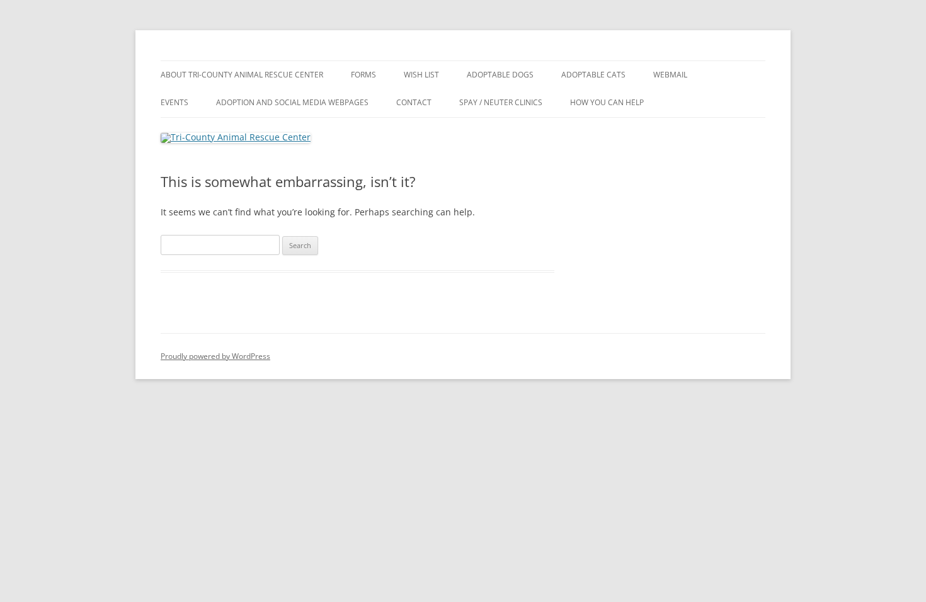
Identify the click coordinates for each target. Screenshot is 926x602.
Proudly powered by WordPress (215, 356)
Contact (414, 102)
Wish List (421, 74)
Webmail (670, 74)
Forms (363, 74)
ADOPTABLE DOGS (500, 74)
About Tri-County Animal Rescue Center (242, 74)
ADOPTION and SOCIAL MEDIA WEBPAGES (292, 102)
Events (174, 102)
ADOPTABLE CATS (593, 74)
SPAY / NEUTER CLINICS (500, 102)
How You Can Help (607, 102)
